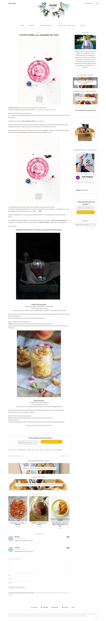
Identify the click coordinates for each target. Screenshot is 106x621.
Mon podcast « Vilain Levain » (66, 25)
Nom (9, 575)
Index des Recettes (46, 25)
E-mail (10, 578)
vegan (41, 449)
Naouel (17, 536)
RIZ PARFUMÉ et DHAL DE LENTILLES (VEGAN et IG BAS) (60, 524)
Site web (10, 582)
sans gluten (35, 449)
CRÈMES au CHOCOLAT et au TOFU (39, 523)
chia (10, 449)
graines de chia (22, 449)
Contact (82, 25)
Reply (68, 536)
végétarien (47, 449)
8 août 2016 (11, 456)
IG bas (29, 449)
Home (22, 25)
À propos (31, 25)
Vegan (38, 32)
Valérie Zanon (20, 456)
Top (96, 617)
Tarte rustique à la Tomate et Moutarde (18, 523)
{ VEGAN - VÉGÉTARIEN (57, 449)
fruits (14, 449)
